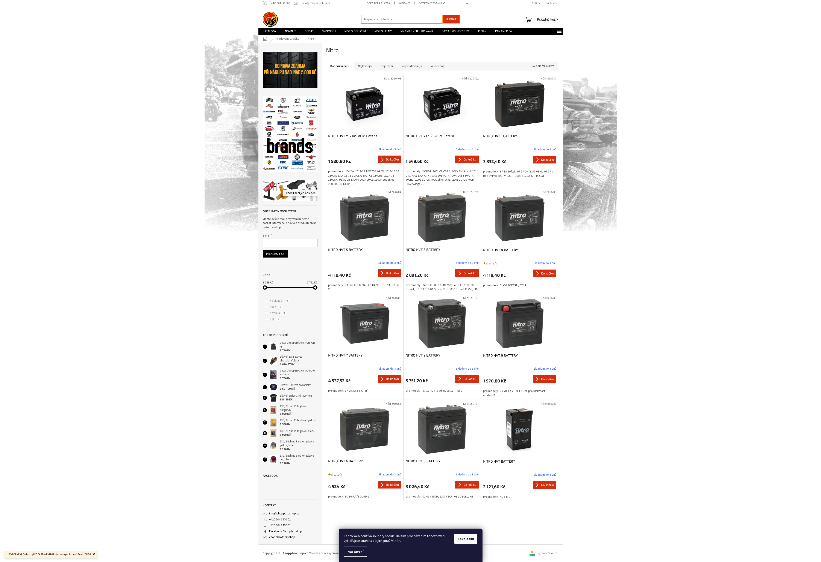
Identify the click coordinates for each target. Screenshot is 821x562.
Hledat (451, 19)
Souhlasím (466, 539)
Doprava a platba (378, 3)
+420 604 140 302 (280, 519)
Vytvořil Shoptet (548, 553)
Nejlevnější (365, 66)
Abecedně (438, 66)
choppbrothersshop (282, 537)
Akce (275, 307)
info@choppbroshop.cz (284, 513)
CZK (534, 3)
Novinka (277, 313)
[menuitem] (269, 31)
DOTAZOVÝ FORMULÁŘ (432, 3)
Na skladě (279, 301)
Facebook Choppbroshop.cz (287, 531)
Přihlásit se (275, 253)
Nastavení (355, 551)
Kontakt (404, 3)
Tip (274, 319)
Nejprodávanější (412, 66)
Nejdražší (387, 66)
